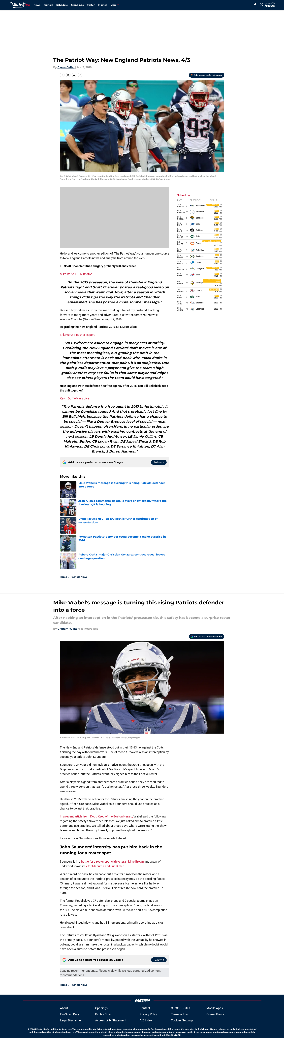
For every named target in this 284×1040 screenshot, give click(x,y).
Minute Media (42, 1029)
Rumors (48, 4)
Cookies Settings (182, 1020)
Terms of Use (180, 1014)
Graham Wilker (68, 628)
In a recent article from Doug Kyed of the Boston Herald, (96, 816)
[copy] (80, 75)
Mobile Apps (214, 1008)
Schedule (62, 4)
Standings (77, 4)
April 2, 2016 (114, 319)
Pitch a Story (103, 1014)
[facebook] (255, 4)
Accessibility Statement (110, 1020)
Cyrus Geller (66, 67)
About (64, 1008)
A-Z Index (146, 1020)
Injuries (102, 4)
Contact (145, 1008)
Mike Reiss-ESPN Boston (76, 274)
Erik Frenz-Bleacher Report (77, 334)
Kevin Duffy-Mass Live (74, 398)
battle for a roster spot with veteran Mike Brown (112, 861)
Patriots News (79, 576)
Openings (101, 1008)
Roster (91, 4)
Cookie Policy (215, 1014)
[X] (261, 4)
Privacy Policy (149, 1014)
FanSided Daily (70, 1014)
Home (63, 576)
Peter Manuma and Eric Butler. (104, 866)
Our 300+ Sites (180, 1008)
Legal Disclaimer (71, 1020)
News (37, 4)
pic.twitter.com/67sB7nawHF (139, 315)
